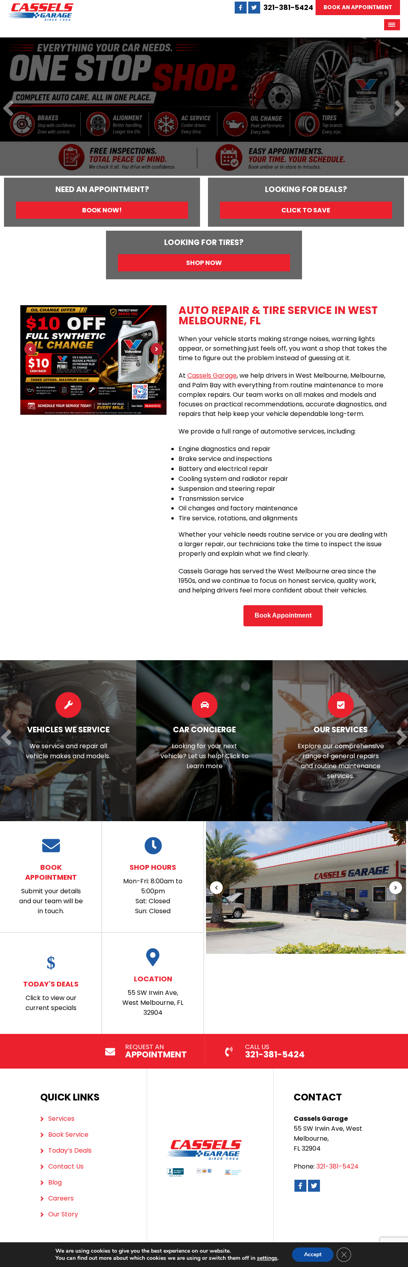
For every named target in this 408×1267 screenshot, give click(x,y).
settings (267, 1258)
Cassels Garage (212, 375)
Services (61, 1118)
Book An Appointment (358, 7)
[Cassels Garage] (40, 7)
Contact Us (66, 1166)
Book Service (68, 1134)
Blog (55, 1182)
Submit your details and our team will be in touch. (51, 889)
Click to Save (305, 210)
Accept (313, 1254)
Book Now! (102, 210)
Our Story (63, 1214)
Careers (61, 1198)
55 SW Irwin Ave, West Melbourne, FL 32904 (152, 995)
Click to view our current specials (50, 995)
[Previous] (8, 109)
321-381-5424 (288, 7)
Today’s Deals (70, 1150)
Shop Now (204, 262)
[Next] (400, 109)
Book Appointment (283, 615)
